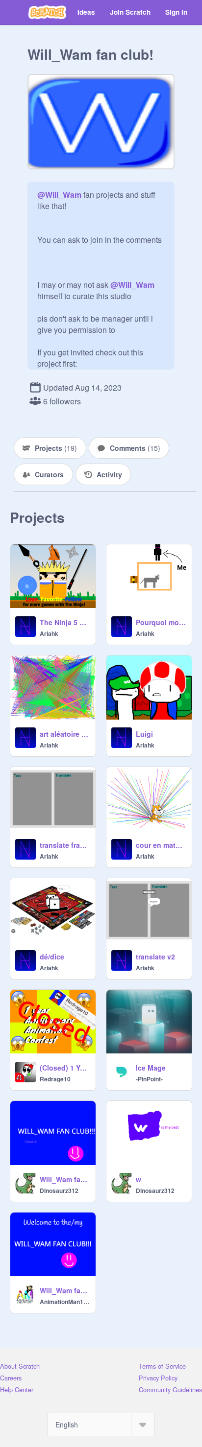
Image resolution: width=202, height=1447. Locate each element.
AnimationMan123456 (65, 1301)
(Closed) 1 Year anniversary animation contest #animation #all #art (65, 1068)
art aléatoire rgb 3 (65, 734)
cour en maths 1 (161, 845)
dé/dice (52, 956)
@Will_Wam (59, 194)
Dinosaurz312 (59, 1190)
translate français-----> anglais (65, 845)
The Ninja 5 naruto (65, 622)
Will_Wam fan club (65, 1290)
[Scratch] (47, 12)
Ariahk (49, 633)
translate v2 (155, 956)
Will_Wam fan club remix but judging (65, 1179)
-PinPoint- (149, 1078)
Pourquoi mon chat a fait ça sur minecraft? (161, 622)
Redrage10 (55, 1078)
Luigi (144, 734)
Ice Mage (151, 1068)
